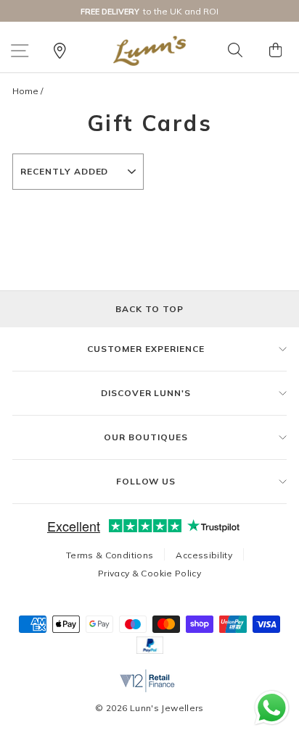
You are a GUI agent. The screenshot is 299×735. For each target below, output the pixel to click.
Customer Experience (145, 348)
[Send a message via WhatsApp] (272, 708)
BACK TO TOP (149, 308)
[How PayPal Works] (149, 650)
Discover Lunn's (146, 392)
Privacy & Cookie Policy (149, 573)
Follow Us (146, 481)
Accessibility (204, 555)
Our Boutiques (145, 437)
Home (25, 90)
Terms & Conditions (110, 555)
